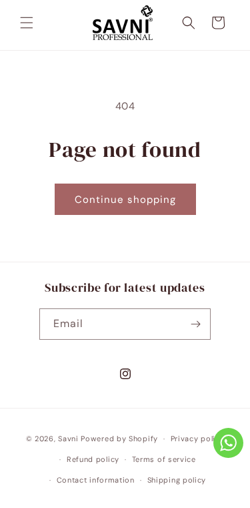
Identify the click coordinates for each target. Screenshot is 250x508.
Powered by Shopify (119, 438)
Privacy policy (198, 438)
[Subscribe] (195, 324)
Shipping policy (177, 480)
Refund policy (93, 459)
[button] (26, 22)
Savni (68, 438)
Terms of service (164, 459)
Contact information (96, 480)
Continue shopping (125, 199)
